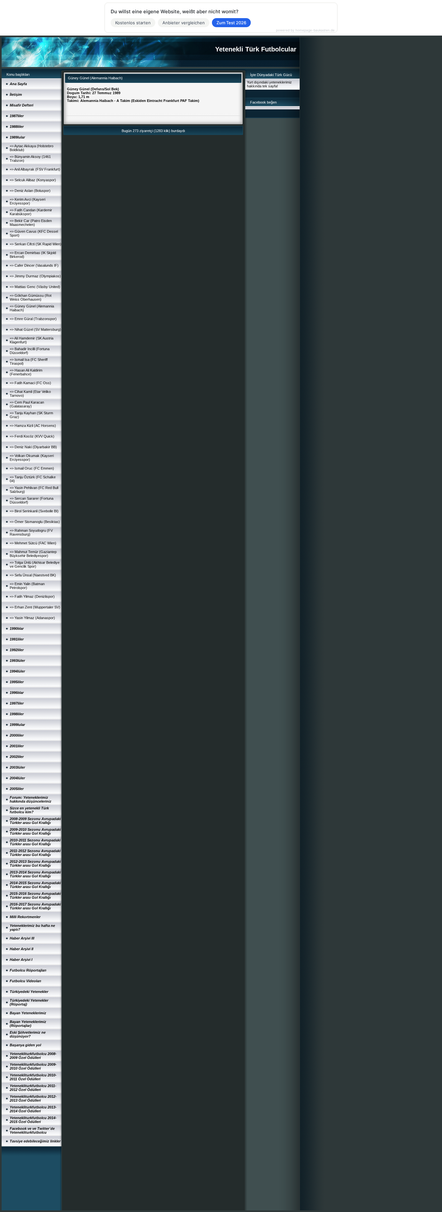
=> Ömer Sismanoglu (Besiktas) (35, 522)
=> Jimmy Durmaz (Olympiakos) (35, 276)
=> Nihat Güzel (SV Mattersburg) (35, 329)
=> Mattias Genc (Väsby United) (35, 287)
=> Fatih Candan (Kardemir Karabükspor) (31, 212)
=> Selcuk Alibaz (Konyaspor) (33, 180)
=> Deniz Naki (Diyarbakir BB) (33, 447)
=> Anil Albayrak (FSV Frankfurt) (35, 169)
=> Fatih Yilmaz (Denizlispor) (32, 596)
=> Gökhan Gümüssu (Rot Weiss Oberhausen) (30, 297)
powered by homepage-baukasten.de (305, 30)
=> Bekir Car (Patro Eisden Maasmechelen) (31, 223)
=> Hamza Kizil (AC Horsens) (33, 426)
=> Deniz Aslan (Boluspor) (30, 191)
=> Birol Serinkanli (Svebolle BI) (34, 511)
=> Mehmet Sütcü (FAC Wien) (33, 543)
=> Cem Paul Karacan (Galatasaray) (27, 404)
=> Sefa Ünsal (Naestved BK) (33, 575)
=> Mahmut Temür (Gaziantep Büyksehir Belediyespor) (33, 554)
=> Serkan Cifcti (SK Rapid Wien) (35, 244)
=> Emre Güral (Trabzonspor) (33, 319)
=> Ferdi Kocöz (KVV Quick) (32, 436)
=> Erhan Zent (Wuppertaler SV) (35, 607)
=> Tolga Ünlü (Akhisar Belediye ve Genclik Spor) (35, 564)
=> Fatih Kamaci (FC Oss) (30, 383)
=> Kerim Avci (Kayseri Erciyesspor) (27, 201)
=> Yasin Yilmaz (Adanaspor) (32, 618)
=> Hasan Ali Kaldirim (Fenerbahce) (26, 372)
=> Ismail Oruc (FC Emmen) (32, 468)
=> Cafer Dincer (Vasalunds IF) (34, 265)
